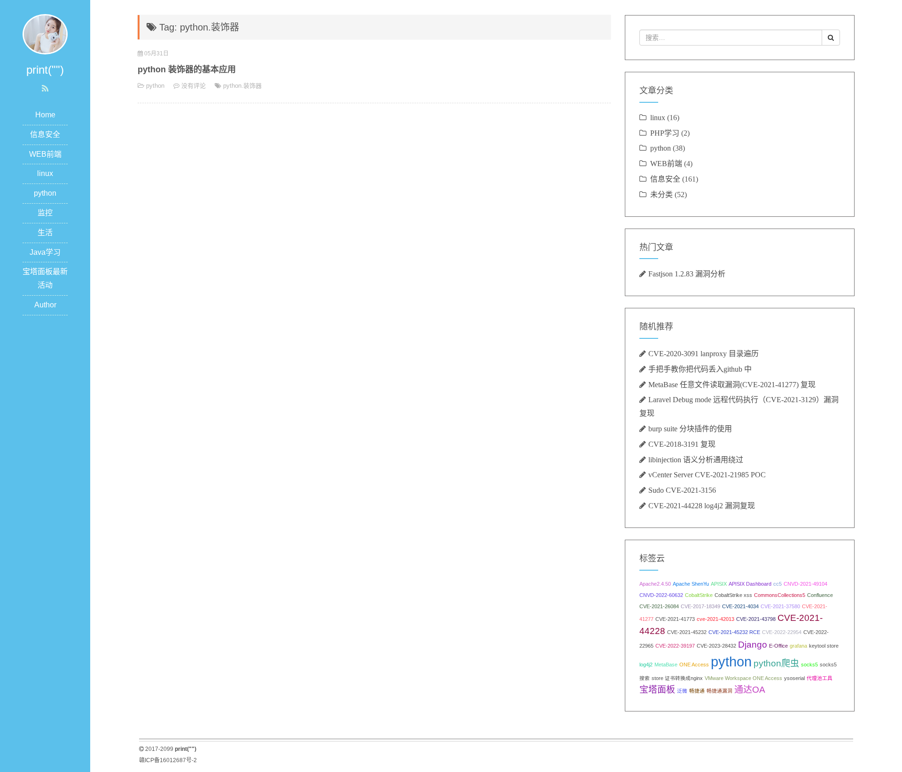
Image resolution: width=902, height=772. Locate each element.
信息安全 (45, 134)
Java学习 (45, 252)
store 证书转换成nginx (677, 678)
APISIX (719, 584)
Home (45, 115)
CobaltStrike (699, 595)
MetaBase (665, 664)
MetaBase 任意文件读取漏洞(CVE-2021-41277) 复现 (732, 384)
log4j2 (646, 664)
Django (752, 645)
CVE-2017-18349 (700, 606)
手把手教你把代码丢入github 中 (700, 369)
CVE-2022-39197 (675, 646)
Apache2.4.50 (655, 584)
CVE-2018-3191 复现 (681, 444)
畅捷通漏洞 (719, 691)
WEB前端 (45, 154)
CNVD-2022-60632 (661, 595)
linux (45, 173)
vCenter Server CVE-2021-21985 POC (707, 474)
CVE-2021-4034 (740, 606)
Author (45, 305)
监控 (45, 213)
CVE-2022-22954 (781, 632)
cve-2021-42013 (715, 619)
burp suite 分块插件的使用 (690, 428)
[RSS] (45, 88)
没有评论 (193, 85)
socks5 (809, 664)
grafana (798, 646)
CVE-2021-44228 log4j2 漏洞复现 (701, 505)
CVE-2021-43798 (756, 619)
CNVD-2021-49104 (805, 584)
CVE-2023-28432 (716, 646)
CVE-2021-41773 (675, 619)
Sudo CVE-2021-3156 (682, 490)
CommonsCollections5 (779, 595)
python (45, 193)
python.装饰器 (242, 85)
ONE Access (694, 664)
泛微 (682, 691)
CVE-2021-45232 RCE (734, 632)
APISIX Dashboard (750, 584)
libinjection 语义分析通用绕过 (695, 459)
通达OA (749, 690)
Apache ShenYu (691, 584)
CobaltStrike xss (733, 595)
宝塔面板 (657, 690)
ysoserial (794, 678)
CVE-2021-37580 (780, 606)
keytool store (824, 646)
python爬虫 (776, 663)
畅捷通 (697, 691)
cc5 (777, 584)
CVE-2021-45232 (687, 632)
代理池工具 (819, 678)
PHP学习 (664, 133)
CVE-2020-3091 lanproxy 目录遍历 (703, 353)
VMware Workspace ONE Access (743, 678)
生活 (45, 233)
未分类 (661, 194)
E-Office (778, 646)
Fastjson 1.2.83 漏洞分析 (686, 273)
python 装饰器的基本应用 (187, 69)
